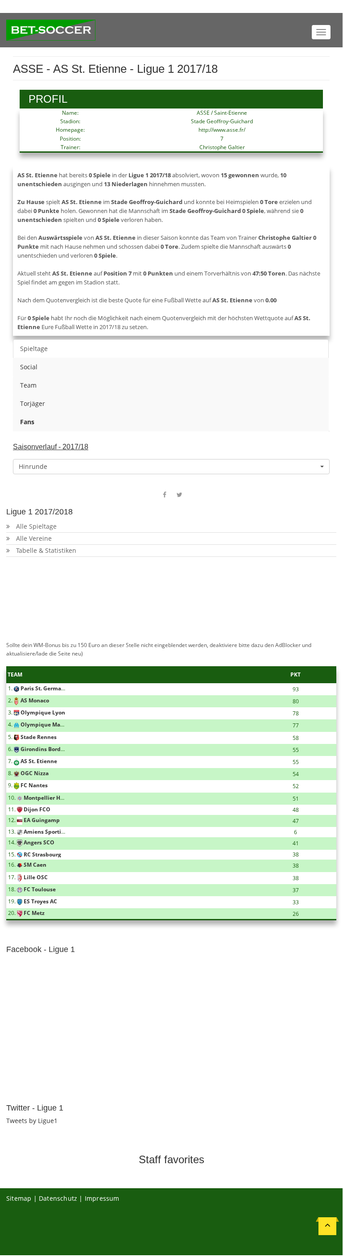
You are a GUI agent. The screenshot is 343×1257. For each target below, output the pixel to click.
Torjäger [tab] (32, 403)
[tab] (171, 422)
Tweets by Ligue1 (32, 1120)
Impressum (102, 1198)
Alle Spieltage (36, 526)
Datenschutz (58, 1198)
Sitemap (18, 1198)
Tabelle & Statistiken (46, 550)
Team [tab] (28, 385)
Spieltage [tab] (34, 348)
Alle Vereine (34, 538)
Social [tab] (28, 367)
